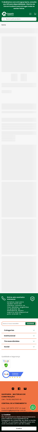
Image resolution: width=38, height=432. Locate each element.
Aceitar (19, 428)
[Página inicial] (8, 14)
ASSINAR (30, 324)
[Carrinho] (35, 14)
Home (4, 25)
